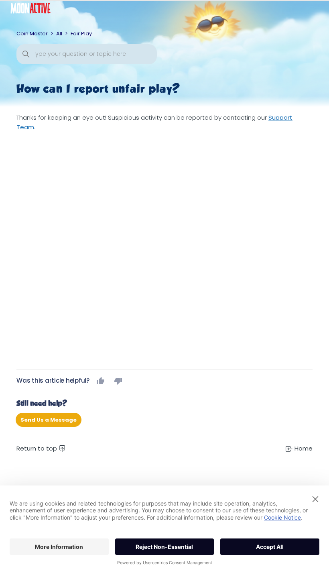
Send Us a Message (48, 420)
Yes (101, 380)
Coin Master (32, 33)
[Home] (36, 10)
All (59, 33)
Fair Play (81, 33)
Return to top (37, 448)
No (118, 380)
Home (303, 448)
